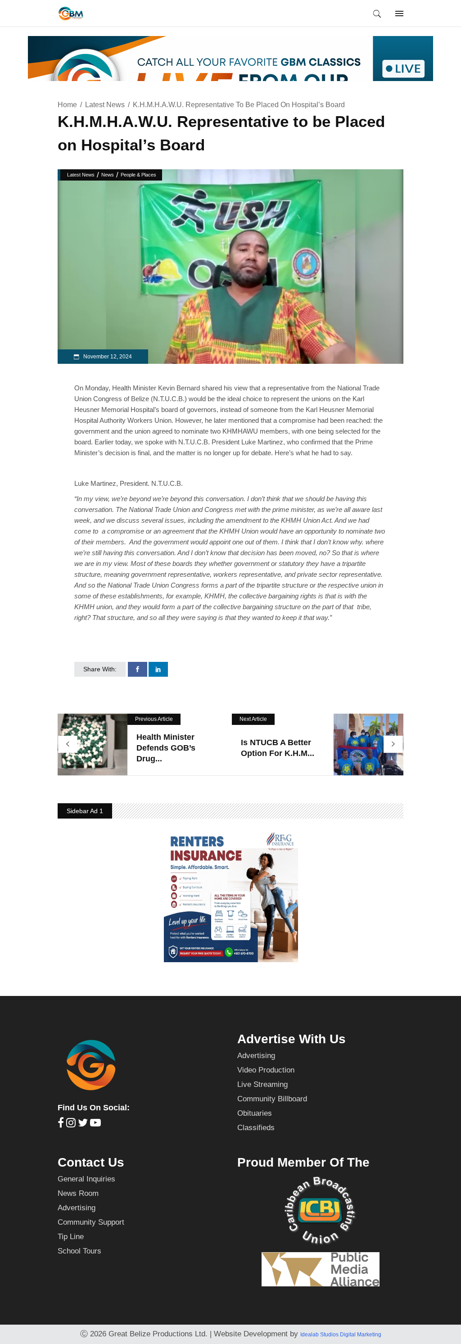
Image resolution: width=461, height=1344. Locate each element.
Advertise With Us (291, 1039)
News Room (78, 1193)
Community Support (91, 1222)
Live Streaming (262, 1084)
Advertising (256, 1055)
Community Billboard (272, 1099)
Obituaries (254, 1113)
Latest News (105, 105)
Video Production (265, 1070)
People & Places (138, 174)
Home (67, 105)
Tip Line (71, 1236)
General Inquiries (86, 1179)
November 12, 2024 (107, 356)
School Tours (79, 1251)
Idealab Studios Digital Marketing (340, 1334)
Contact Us (91, 1162)
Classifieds (256, 1127)
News (107, 174)
